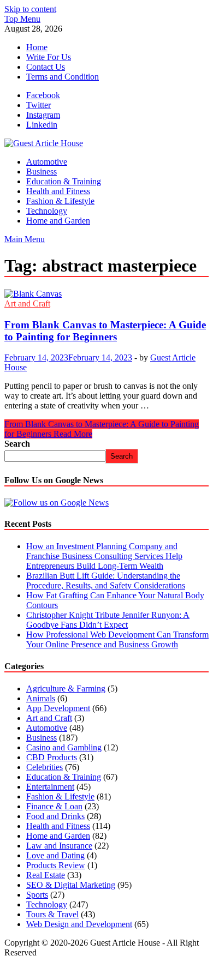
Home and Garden (58, 220)
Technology (46, 210)
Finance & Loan (54, 806)
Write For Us (48, 57)
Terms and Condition (62, 76)
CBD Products (51, 757)
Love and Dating (55, 855)
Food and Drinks (55, 816)
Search (17, 443)
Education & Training (63, 181)
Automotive (46, 161)
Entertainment (50, 786)
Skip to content (30, 9)
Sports (37, 894)
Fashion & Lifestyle (60, 201)
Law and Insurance (59, 845)
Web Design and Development (79, 924)
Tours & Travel (52, 914)
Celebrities (44, 767)
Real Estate (45, 875)
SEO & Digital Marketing (70, 884)
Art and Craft (27, 303)
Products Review (55, 865)
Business (41, 171)
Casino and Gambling (64, 747)
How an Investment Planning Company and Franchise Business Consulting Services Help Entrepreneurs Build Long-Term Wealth (104, 556)
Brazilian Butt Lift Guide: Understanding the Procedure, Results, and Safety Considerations (105, 580)
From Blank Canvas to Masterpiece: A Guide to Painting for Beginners (105, 330)
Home (37, 47)
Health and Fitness (58, 191)
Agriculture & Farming (65, 688)
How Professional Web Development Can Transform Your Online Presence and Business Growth (117, 639)
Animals (40, 698)
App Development (58, 708)
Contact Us (45, 66)
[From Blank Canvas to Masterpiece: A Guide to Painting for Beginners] (106, 294)
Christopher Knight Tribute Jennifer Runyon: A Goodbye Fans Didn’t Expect (108, 619)
